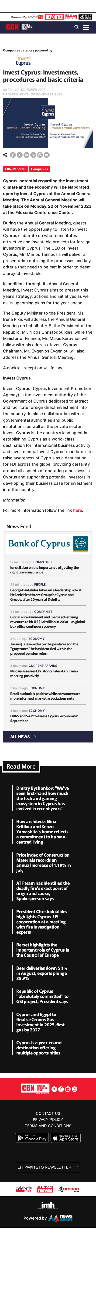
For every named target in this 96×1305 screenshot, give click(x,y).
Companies (39, 168)
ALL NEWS (20, 736)
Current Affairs (43, 666)
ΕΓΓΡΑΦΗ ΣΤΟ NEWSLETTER (44, 1167)
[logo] (19, 27)
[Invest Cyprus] (23, 61)
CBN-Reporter (15, 168)
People (40, 584)
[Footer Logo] (35, 1088)
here (77, 510)
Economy (36, 639)
